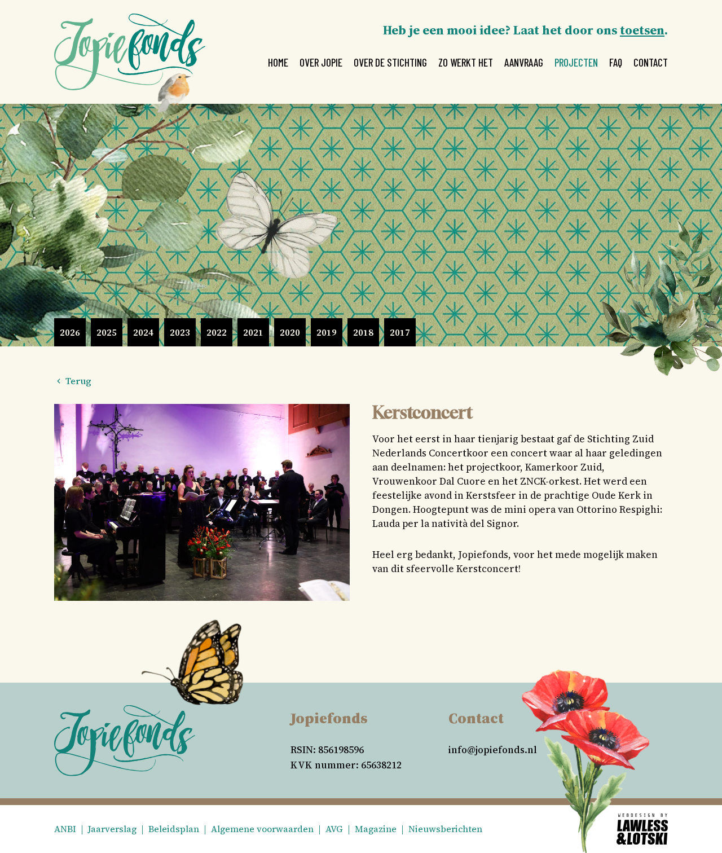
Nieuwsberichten (445, 829)
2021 (253, 332)
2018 (363, 332)
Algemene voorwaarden (262, 829)
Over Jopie (321, 62)
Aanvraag (523, 62)
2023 (180, 332)
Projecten (576, 62)
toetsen (642, 29)
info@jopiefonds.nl (492, 750)
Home (278, 62)
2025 (106, 332)
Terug (77, 381)
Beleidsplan (173, 829)
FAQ (615, 62)
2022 (216, 332)
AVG (334, 829)
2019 (326, 332)
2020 (290, 332)
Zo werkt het (465, 62)
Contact (650, 62)
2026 (70, 332)
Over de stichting (390, 62)
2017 (400, 332)
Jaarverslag (112, 829)
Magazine (376, 829)
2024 (143, 332)
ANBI (65, 829)
